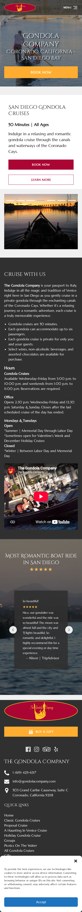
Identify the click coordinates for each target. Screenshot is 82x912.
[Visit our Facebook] (28, 749)
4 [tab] (41, 200)
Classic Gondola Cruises (22, 820)
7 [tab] (72, 200)
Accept (41, 902)
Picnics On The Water (20, 845)
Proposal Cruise (16, 825)
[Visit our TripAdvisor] (46, 749)
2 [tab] (20, 200)
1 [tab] (10, 200)
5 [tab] (51, 200)
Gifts (7, 855)
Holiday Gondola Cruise (22, 835)
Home (9, 815)
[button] (76, 861)
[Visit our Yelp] (56, 749)
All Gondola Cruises (19, 850)
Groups (9, 840)
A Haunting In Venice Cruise (25, 830)
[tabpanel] (41, 221)
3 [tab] (31, 200)
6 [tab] (61, 200)
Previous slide (13, 630)
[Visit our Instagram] (36, 749)
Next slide (69, 630)
